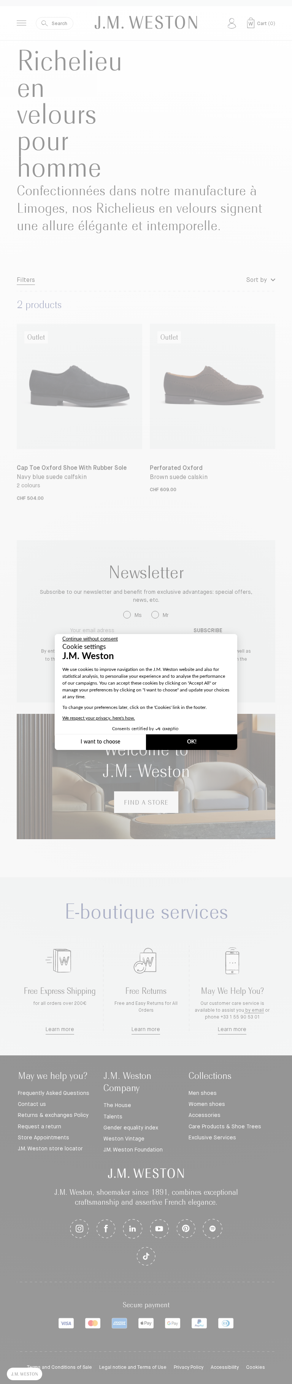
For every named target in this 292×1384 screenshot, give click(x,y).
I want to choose (100, 742)
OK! (192, 742)
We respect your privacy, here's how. (98, 718)
